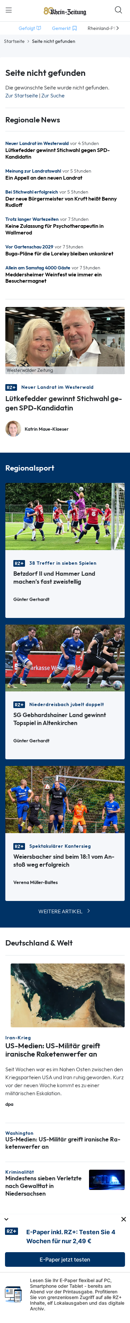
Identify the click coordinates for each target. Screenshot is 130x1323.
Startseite (14, 41)
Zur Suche (53, 95)
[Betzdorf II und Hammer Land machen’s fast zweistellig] (65, 516)
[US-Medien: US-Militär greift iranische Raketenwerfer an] (68, 994)
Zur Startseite (21, 95)
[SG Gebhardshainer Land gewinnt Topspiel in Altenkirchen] (65, 657)
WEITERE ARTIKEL (60, 911)
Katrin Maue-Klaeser (47, 429)
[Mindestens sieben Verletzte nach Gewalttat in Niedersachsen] (107, 1179)
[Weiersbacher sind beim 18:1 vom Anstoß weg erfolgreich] (65, 799)
